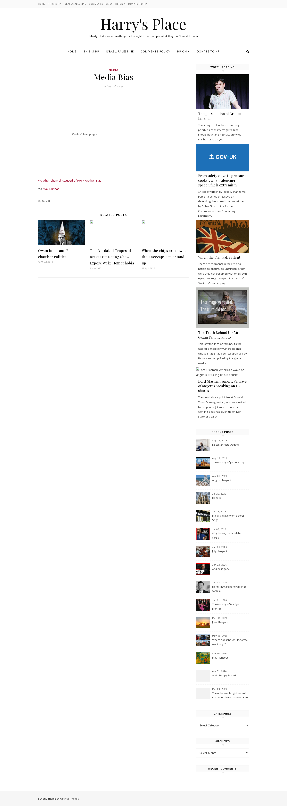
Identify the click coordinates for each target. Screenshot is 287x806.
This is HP (54, 3)
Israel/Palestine (75, 3)
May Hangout (220, 657)
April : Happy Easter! (224, 675)
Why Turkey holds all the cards (226, 535)
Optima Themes (69, 798)
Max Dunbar (51, 189)
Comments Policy (101, 3)
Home (41, 3)
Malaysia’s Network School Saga (228, 518)
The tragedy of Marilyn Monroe (225, 606)
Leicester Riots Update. (225, 444)
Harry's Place (143, 23)
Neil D (46, 201)
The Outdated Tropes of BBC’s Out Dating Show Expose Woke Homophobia (112, 256)
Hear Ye (217, 498)
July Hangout (219, 551)
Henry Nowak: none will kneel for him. (229, 589)
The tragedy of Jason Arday (228, 462)
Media (113, 70)
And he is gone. (221, 569)
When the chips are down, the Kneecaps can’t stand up (164, 256)
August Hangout (221, 480)
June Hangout (220, 622)
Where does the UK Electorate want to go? (230, 642)
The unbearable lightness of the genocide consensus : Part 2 (230, 695)
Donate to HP (137, 3)
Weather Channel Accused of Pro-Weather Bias (69, 180)
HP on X (120, 3)
